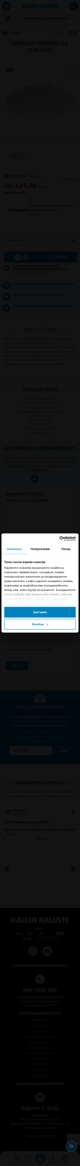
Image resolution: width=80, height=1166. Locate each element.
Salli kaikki (40, 612)
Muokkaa (38, 624)
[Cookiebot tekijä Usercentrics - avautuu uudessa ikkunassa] (59, 538)
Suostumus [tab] (14, 548)
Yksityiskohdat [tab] (40, 548)
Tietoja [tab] (65, 548)
